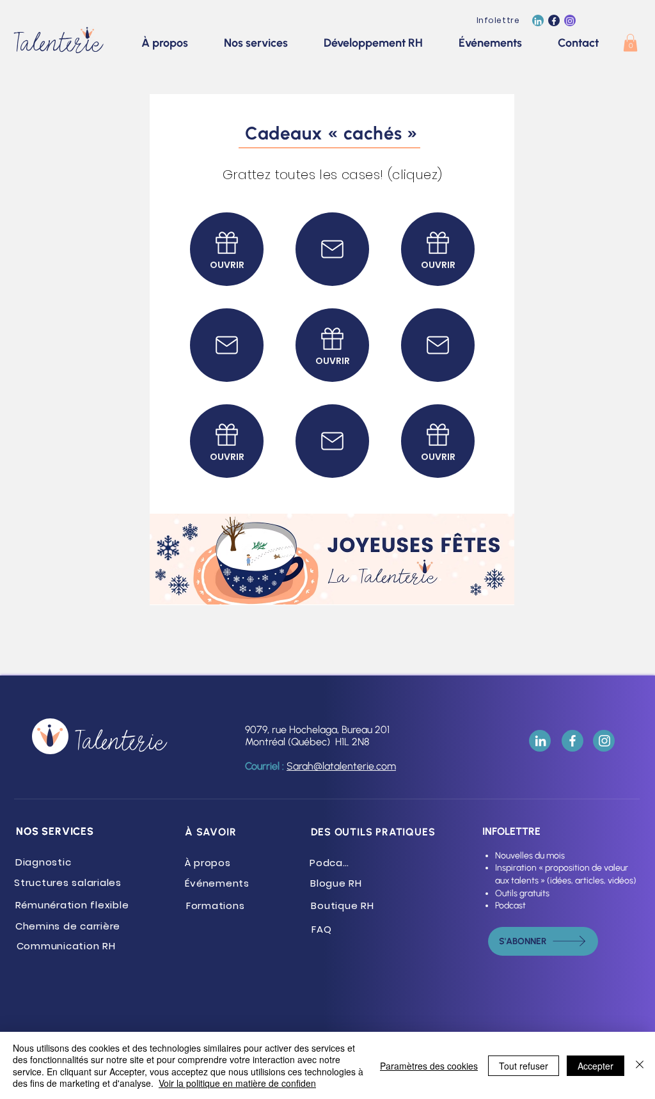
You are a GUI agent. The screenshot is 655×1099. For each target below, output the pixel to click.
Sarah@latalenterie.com (341, 766)
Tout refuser (523, 1065)
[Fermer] (639, 1065)
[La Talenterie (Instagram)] (570, 21)
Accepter (595, 1065)
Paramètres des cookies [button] (429, 1065)
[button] (630, 42)
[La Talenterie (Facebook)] (554, 21)
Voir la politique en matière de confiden (237, 1083)
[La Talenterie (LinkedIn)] (538, 21)
